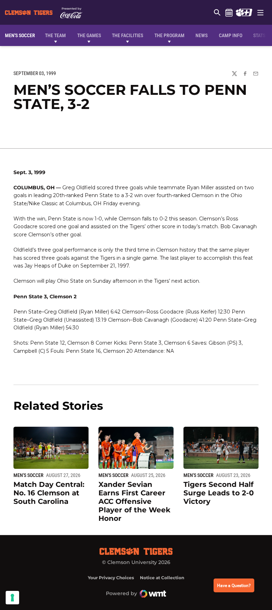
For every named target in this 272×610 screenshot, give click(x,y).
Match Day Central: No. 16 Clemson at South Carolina (48, 493)
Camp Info (230, 35)
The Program (169, 35)
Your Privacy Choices (111, 577)
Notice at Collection (162, 577)
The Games (89, 35)
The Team (55, 35)
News (202, 35)
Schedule (228, 12)
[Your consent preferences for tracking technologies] (12, 597)
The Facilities (127, 35)
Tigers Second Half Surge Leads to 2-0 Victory (218, 493)
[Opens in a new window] (243, 12)
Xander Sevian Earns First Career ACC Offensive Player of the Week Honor (134, 501)
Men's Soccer (28, 475)
